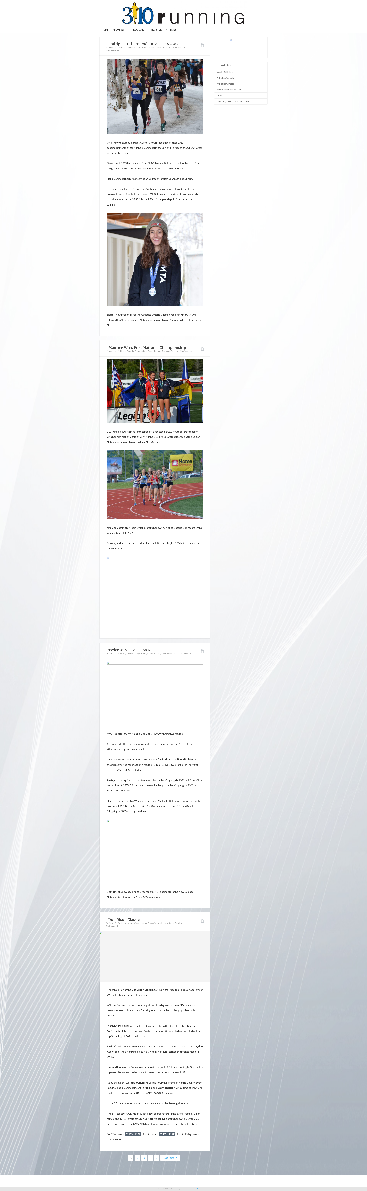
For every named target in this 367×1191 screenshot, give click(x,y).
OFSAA (220, 95)
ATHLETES (171, 29)
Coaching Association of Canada (233, 101)
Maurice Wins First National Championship (147, 347)
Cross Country (154, 47)
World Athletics (225, 72)
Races (171, 47)
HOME (105, 29)
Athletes (122, 47)
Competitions (140, 47)
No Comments (112, 50)
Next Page (168, 1157)
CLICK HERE (133, 1134)
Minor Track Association (229, 89)
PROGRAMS (138, 29)
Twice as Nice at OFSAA (129, 650)
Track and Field (168, 351)
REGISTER (156, 29)
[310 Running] (183, 13)
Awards (130, 47)
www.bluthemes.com (201, 1189)
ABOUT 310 (118, 29)
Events (165, 47)
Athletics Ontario (225, 83)
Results (178, 47)
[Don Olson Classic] (155, 956)
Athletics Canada (225, 77)
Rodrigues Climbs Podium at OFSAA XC (143, 44)
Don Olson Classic (124, 919)
